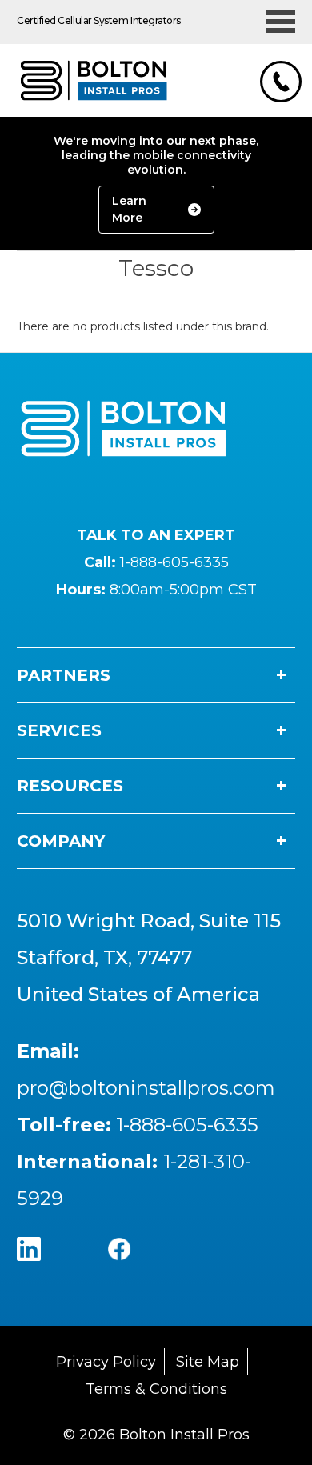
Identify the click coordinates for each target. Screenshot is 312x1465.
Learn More (129, 209)
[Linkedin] (44, 1264)
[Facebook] (134, 1264)
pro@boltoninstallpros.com (146, 1087)
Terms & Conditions (156, 1389)
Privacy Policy (106, 1362)
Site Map (207, 1362)
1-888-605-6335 (174, 562)
